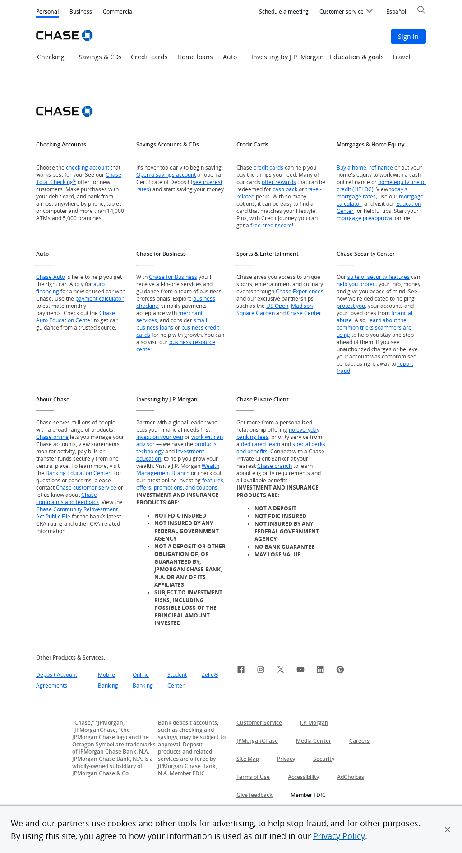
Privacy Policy (339, 835)
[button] (447, 829)
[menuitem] (284, 12)
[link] (240, 671)
